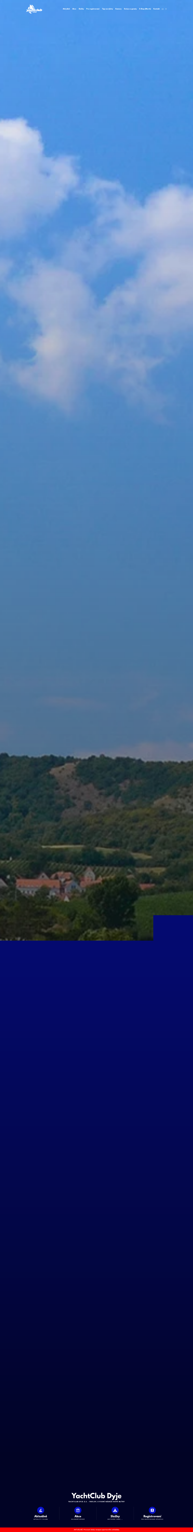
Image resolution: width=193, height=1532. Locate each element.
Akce (74, 9)
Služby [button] (81, 9)
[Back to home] (34, 9)
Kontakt (156, 9)
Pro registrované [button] (93, 9)
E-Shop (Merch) (145, 9)
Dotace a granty (130, 9)
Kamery (118, 9)
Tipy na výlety (107, 9)
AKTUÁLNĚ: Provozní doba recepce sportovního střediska (96, 1530)
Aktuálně (66, 9)
